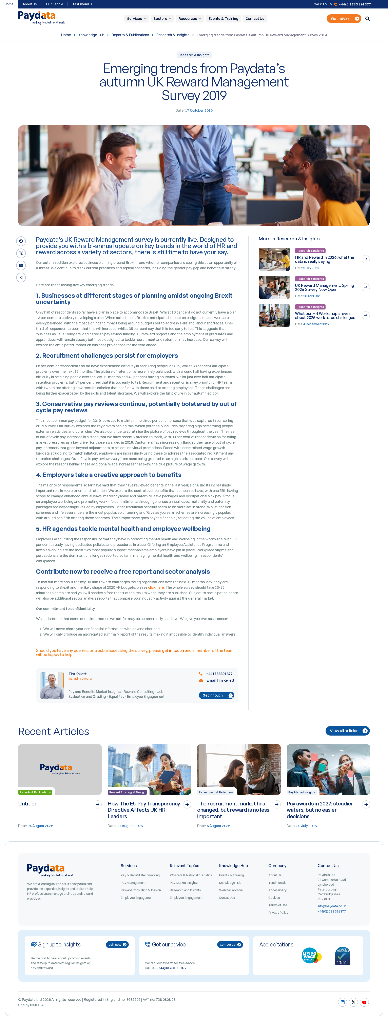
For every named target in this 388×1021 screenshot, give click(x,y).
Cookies (274, 898)
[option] (60, 786)
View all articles (344, 730)
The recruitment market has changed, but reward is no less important (233, 809)
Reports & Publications (130, 35)
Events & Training (223, 18)
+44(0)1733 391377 (355, 4)
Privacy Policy (278, 912)
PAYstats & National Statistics (191, 875)
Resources (188, 18)
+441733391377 (219, 674)
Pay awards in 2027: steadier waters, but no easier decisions (320, 809)
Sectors (160, 18)
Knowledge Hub (91, 35)
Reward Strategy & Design (127, 792)
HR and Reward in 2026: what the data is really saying (324, 259)
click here (156, 587)
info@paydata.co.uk (332, 906)
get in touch (173, 650)
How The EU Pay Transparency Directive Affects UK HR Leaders (144, 809)
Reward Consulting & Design (141, 890)
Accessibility (277, 890)
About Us (30, 4)
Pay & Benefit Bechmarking (140, 875)
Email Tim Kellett (220, 680)
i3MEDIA (37, 1005)
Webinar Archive (231, 890)
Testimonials (82, 4)
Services (134, 18)
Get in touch (213, 695)
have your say (208, 252)
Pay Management (133, 883)
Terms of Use (277, 905)
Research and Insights (185, 890)
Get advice (341, 18)
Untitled (28, 803)
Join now (115, 944)
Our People (54, 4)
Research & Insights (172, 35)
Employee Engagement (137, 898)
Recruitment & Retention (216, 792)
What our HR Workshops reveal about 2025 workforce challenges (325, 315)
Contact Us (255, 18)
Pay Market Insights (301, 792)
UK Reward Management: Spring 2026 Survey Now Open (324, 287)
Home (66, 35)
